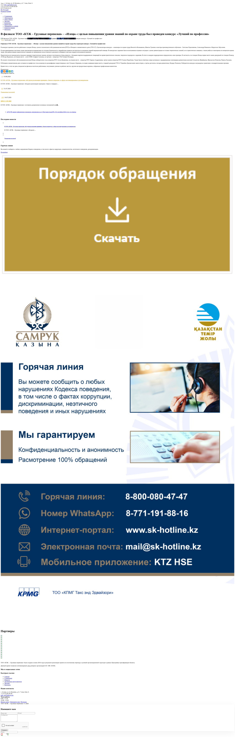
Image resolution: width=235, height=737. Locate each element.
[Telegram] (12, 71)
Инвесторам (8, 24)
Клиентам (7, 23)
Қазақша (3, 11)
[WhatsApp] (9, 71)
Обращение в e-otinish (11, 26)
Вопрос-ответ (5, 702)
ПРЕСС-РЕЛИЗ (6, 101)
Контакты (7, 29)
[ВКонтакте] (2, 71)
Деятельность (8, 18)
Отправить (4, 730)
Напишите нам (15, 702)
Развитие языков (9, 28)
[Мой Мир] (7, 71)
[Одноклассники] (4, 71)
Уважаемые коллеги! (8, 92)
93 (2, 88)
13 (2, 76)
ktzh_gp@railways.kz (10, 5)
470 (2, 40)
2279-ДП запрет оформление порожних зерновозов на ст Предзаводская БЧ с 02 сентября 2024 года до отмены (41, 112)
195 (2, 97)
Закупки (7, 21)
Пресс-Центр (8, 19)
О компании (8, 16)
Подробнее (4, 152)
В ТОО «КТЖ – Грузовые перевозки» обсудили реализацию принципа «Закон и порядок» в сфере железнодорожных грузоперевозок (44, 80)
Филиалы (24, 702)
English (8, 11)
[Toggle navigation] (1, 13)
